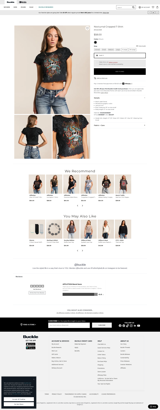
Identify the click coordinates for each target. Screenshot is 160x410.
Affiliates (123, 368)
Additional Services (58, 364)
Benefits (77, 351)
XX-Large (132, 49)
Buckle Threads (125, 347)
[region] (18, 393)
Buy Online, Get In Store (59, 361)
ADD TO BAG (119, 71)
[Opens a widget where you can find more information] (153, 406)
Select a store (113, 62)
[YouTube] (138, 325)
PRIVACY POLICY (57, 394)
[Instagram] (131, 325)
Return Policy (102, 358)
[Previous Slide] (149, 12)
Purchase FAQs (102, 361)
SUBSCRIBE (101, 325)
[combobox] (125, 7)
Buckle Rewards (56, 347)
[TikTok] (127, 325)
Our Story (123, 344)
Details (97, 98)
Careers (122, 351)
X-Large (124, 49)
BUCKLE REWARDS (46, 7)
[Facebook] (120, 325)
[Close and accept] (34, 379)
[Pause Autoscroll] (153, 12)
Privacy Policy (17, 394)
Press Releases (125, 361)
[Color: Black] (95, 42)
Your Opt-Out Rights (104, 384)
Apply (76, 347)
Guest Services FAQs (104, 348)
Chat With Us (102, 344)
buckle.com (27, 383)
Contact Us (101, 351)
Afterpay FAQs (102, 375)
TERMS (47, 394)
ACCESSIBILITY (94, 394)
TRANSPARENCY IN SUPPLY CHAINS (75, 394)
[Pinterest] (124, 325)
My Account (55, 344)
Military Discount (57, 368)
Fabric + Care (99, 125)
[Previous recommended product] (77, 205)
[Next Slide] (157, 12)
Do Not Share (18, 404)
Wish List (54, 351)
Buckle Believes (125, 354)
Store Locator (102, 371)
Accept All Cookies (18, 399)
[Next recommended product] (82, 205)
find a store (29, 324)
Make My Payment (80, 344)
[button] (7, 7)
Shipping (100, 365)
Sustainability (124, 358)
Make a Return (56, 358)
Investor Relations (126, 364)
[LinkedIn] (135, 325)
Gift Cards (55, 354)
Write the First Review (37, 293)
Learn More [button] (104, 92)
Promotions (101, 368)
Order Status (102, 354)
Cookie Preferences (108, 394)
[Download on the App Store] (30, 344)
